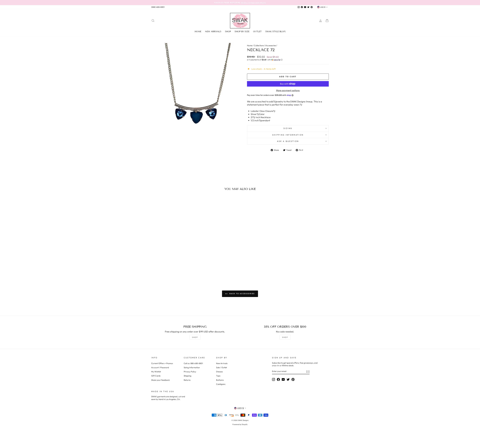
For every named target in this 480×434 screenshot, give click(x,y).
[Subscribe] (308, 371)
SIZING (288, 128)
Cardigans (220, 384)
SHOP (195, 337)
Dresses (219, 371)
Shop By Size (242, 31)
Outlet (257, 31)
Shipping (187, 376)
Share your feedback (160, 380)
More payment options (288, 90)
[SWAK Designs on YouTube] (283, 379)
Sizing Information (192, 367)
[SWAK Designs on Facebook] (278, 379)
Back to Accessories (242, 294)
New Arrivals (213, 31)
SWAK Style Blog (275, 31)
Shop (228, 31)
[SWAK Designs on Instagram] (273, 379)
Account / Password (160, 367)
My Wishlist (156, 371)
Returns (187, 380)
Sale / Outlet (221, 367)
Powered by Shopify (239, 424)
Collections (259, 45)
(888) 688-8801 (157, 7)
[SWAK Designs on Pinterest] (293, 379)
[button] (288, 60)
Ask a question (288, 141)
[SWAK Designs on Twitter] (288, 379)
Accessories (270, 45)
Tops (218, 376)
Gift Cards (155, 376)
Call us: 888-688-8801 (193, 363)
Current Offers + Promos (162, 363)
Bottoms (220, 380)
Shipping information (288, 135)
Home (198, 31)
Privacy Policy (190, 371)
